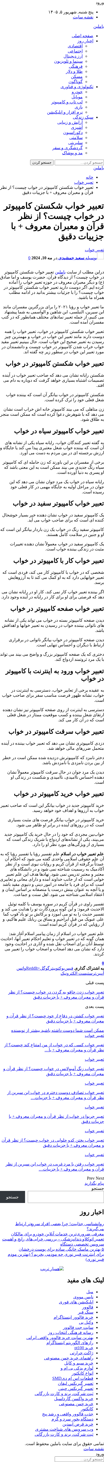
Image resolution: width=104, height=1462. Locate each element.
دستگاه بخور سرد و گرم (72, 1419)
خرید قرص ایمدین (77, 1424)
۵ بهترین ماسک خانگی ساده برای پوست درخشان (61, 1249)
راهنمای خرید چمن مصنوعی (68, 1358)
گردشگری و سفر (67, 147)
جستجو (97, 1188)
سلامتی (76, 137)
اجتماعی (75, 51)
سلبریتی (75, 142)
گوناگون (76, 81)
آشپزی (77, 127)
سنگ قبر (85, 1312)
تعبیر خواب (94, 250)
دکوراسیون (73, 132)
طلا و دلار (74, 71)
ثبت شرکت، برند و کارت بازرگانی (64, 1393)
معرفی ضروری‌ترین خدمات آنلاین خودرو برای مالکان (57, 1234)
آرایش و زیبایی (70, 122)
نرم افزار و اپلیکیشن (65, 112)
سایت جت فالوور (78, 1327)
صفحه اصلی (82, 35)
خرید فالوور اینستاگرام (73, 1317)
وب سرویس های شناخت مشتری (64, 1429)
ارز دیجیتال (73, 56)
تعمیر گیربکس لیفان (75, 1383)
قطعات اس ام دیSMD (72, 1378)
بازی (79, 107)
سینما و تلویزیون (68, 61)
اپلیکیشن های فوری (76, 1302)
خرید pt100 (83, 1347)
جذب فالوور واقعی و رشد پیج (67, 1414)
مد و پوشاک (72, 153)
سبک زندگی (83, 117)
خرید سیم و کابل (78, 1363)
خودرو (77, 91)
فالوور (87, 1307)
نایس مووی (83, 1297)
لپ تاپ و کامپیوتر (67, 102)
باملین (98, 26)
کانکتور (87, 1409)
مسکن (77, 76)
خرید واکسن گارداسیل (73, 1398)
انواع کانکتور (82, 1373)
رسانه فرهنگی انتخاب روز (70, 1332)
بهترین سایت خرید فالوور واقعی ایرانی (59, 1337)
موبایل (77, 97)
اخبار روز (85, 41)
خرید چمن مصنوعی (76, 1403)
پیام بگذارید (94, 1183)
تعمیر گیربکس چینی (75, 1388)
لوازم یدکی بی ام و (77, 1368)
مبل (89, 1291)
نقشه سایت (83, 17)
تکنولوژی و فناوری (77, 86)
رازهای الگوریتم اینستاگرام (69, 1342)
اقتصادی (75, 46)
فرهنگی (76, 66)
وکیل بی (86, 1322)
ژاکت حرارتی (81, 1353)
